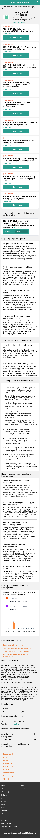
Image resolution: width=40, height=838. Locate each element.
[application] (20, 623)
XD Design (7, 779)
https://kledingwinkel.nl (19, 22)
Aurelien (6, 751)
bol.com (4, 795)
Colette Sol (7, 757)
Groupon (4, 798)
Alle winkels (5, 814)
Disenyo (6, 760)
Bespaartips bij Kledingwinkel (13, 645)
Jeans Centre (7, 763)
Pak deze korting (16, 37)
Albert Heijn (5, 792)
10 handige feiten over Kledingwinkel (16, 651)
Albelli (3, 789)
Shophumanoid (8, 773)
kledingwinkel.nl (19, 724)
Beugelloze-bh (8, 754)
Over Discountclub (26, 789)
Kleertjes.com (6, 804)
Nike (3, 808)
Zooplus (4, 811)
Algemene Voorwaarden (10, 827)
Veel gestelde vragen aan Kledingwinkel (17, 648)
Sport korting (8, 776)
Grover (3, 801)
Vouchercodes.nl (20, 2)
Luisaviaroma (8, 767)
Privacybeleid (6, 824)
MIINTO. (6, 770)
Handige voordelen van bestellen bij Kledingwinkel (15, 655)
